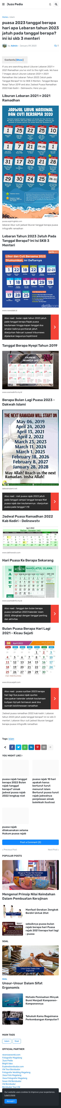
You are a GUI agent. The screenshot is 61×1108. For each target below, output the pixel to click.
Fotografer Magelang (12, 1057)
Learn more (9, 1095)
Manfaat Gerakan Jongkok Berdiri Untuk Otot (42, 911)
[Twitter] (18, 747)
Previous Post (10, 850)
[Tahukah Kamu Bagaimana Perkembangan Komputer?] (12, 1018)
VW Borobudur (9, 1084)
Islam (12, 17)
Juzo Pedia (15, 4)
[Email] (44, 747)
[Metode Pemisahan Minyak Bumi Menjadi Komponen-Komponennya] (12, 1000)
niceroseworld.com (11, 1054)
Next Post (52, 850)
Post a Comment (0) (30, 842)
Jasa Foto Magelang (11, 1075)
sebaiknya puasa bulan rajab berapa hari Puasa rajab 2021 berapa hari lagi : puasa (42, 928)
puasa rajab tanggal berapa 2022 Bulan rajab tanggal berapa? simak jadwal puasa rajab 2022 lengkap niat (14, 787)
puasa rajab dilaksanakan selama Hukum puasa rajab (15, 830)
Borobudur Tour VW (11, 1087)
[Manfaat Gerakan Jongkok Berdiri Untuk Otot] (12, 911)
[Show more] (50, 747)
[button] (3, 4)
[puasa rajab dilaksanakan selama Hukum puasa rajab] (15, 816)
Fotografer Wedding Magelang (16, 1072)
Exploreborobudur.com (13, 1066)
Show (19, 60)
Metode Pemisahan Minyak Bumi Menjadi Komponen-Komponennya (42, 1000)
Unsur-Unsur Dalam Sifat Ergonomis (22, 985)
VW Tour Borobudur (11, 1069)
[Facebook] (12, 747)
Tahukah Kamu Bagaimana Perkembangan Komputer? (42, 1018)
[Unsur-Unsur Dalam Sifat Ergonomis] (30, 960)
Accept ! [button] (11, 1101)
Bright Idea (7, 1063)
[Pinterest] (37, 747)
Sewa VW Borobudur (11, 1081)
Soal (17, 1041)
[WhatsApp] (25, 747)
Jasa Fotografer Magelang (14, 1078)
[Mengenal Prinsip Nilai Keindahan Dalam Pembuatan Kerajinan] (30, 875)
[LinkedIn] (31, 747)
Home (5, 17)
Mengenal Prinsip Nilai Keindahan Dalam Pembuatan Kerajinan (28, 896)
